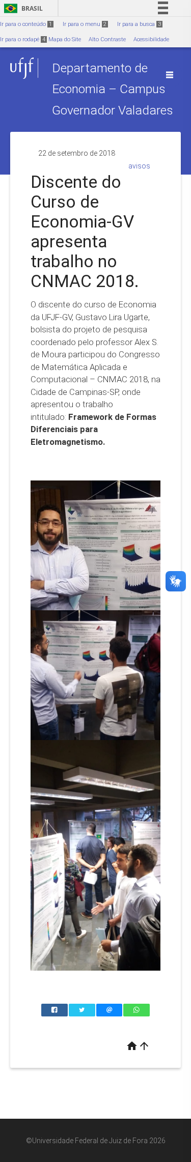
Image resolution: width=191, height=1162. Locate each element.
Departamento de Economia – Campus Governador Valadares (112, 89)
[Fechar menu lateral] (169, 75)
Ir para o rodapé (22, 39)
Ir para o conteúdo (26, 24)
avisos (139, 166)
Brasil (21, 8)
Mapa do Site (64, 39)
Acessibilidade (151, 39)
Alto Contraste (107, 39)
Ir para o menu (84, 24)
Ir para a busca (139, 24)
